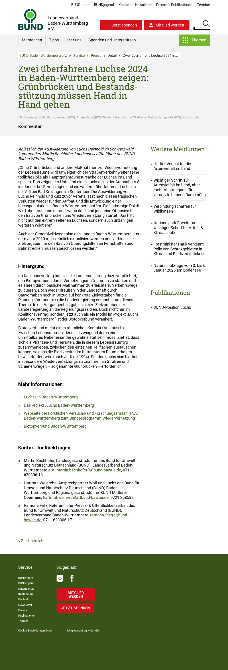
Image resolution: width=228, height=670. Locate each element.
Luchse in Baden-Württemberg (51, 397)
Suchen (206, 24)
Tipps (54, 40)
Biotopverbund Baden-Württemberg (55, 426)
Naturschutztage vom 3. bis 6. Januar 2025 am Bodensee (179, 268)
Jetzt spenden (124, 25)
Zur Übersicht (33, 540)
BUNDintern (80, 5)
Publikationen (182, 5)
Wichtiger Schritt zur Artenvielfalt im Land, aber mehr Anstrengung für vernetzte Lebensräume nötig (179, 187)
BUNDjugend (104, 5)
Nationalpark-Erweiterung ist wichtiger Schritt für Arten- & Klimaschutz (178, 227)
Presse (161, 5)
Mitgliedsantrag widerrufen (84, 630)
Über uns (73, 40)
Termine (203, 5)
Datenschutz (26, 588)
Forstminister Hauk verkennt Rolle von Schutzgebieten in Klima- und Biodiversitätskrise (179, 249)
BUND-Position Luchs (172, 307)
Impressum (25, 594)
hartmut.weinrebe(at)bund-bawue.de (76, 497)
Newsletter (143, 5)
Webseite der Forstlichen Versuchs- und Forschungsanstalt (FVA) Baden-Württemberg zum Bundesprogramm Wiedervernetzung (81, 415)
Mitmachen (32, 40)
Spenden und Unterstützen (112, 40)
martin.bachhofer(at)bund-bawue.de (89, 470)
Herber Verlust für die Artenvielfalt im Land (172, 166)
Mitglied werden (170, 25)
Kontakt (124, 5)
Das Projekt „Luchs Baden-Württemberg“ (59, 405)
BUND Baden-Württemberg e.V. (43, 55)
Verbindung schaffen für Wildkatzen (174, 208)
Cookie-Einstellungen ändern (36, 630)
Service (79, 55)
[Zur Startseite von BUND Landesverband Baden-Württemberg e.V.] (30, 19)
